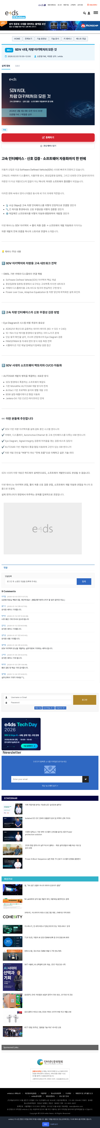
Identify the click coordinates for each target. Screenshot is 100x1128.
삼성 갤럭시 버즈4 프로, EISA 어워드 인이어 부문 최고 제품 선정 (47, 1012)
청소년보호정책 (56, 1093)
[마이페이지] (89, 13)
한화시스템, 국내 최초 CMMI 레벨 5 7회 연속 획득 (42, 951)
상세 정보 (6, 65)
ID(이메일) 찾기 (48, 708)
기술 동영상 (41, 38)
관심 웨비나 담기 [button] (49, 146)
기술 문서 (55, 38)
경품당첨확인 (93, 5)
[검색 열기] (84, 13)
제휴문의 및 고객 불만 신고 (84, 1093)
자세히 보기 (54, 1124)
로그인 (60, 5)
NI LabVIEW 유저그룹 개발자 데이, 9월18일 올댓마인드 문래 (46, 899)
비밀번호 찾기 (60, 708)
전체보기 (28, 38)
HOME (17, 38)
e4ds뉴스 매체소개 (13, 1093)
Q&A (17, 65)
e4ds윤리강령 (36, 1096)
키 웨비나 (67, 38)
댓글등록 (8, 576)
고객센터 (73, 5)
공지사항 (80, 5)
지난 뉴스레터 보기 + (50, 786)
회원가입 (66, 5)
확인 (45, 1124)
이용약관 (43, 1093)
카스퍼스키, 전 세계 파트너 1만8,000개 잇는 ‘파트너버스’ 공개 (47, 926)
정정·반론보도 (52, 5)
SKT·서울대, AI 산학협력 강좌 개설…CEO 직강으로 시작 (44, 964)
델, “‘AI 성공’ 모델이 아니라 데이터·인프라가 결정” (42, 885)
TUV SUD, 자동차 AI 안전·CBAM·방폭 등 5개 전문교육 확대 (46, 937)
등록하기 (50, 137)
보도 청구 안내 (64, 1096)
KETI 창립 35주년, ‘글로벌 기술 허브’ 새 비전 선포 (42, 1027)
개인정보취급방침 (30, 1093)
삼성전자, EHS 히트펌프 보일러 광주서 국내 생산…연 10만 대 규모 (48, 995)
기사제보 (68, 1093)
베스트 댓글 (81, 38)
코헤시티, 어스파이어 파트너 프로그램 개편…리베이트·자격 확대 (47, 912)
